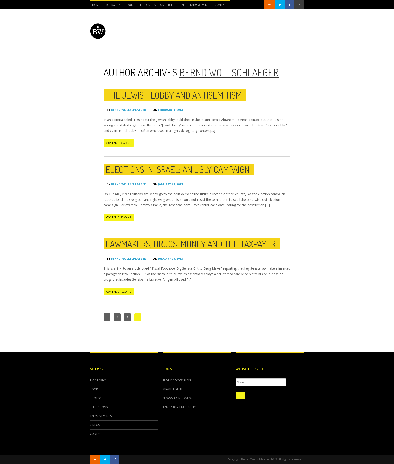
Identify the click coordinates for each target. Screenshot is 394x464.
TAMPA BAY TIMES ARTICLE (181, 407)
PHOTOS (144, 5)
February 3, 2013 (168, 110)
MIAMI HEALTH (172, 389)
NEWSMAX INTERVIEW (177, 398)
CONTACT (221, 5)
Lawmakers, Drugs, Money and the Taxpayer (190, 243)
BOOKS (129, 5)
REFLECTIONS (176, 5)
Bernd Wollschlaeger (229, 72)
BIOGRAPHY (112, 5)
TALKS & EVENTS (200, 5)
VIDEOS (159, 5)
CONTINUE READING (118, 143)
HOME (96, 5)
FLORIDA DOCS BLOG (177, 380)
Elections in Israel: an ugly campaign (177, 169)
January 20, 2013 (168, 184)
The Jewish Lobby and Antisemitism (174, 95)
